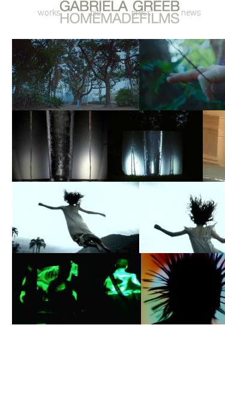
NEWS (191, 12)
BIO (96, 12)
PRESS (141, 12)
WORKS (49, 12)
